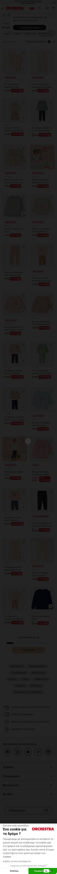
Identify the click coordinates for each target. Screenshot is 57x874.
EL (46, 871)
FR (51, 871)
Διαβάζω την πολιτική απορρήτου (17, 861)
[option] (51, 871)
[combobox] (46, 871)
